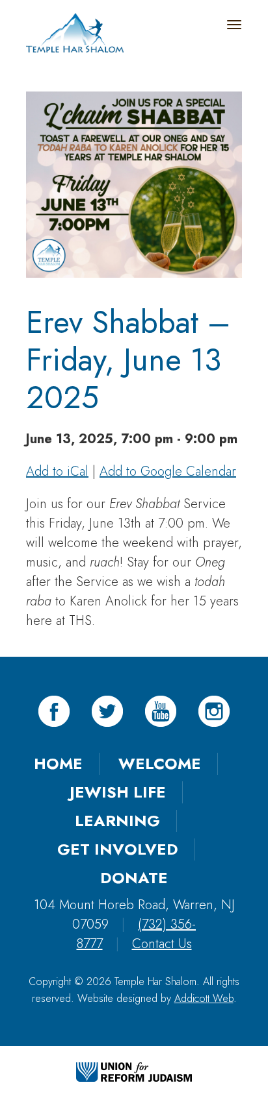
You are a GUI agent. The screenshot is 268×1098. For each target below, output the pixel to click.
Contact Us (162, 943)
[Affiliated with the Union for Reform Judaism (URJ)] (134, 1070)
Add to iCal (57, 471)
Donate (134, 877)
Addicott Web (204, 998)
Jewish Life (118, 792)
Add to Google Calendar (168, 471)
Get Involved (117, 849)
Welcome (159, 763)
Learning (117, 820)
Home (58, 763)
